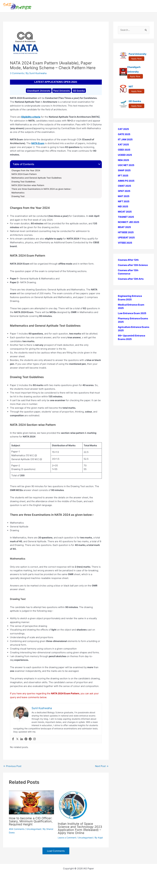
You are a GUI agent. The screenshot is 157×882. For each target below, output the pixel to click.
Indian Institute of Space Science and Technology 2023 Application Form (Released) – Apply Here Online (80, 828)
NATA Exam (37, 143)
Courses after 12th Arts (131, 278)
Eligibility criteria (30, 116)
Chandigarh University (38, 90)
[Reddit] (30, 739)
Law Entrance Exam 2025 (132, 313)
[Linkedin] (21, 739)
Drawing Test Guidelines (23, 181)
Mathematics (17, 192)
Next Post (101, 766)
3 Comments (17, 73)
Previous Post (12, 766)
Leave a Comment (67, 837)
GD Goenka (79, 90)
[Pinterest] (26, 739)
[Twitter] (17, 739)
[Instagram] (34, 739)
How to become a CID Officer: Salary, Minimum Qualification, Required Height (31, 821)
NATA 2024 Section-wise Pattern (27, 185)
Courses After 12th (128, 259)
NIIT (131, 86)
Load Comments (56, 850)
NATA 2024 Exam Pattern (24, 174)
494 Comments (16, 829)
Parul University (61, 90)
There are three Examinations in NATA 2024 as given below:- (41, 189)
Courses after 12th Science (133, 265)
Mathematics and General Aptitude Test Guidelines (36, 178)
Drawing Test (18, 196)
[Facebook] (13, 739)
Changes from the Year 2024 (25, 170)
